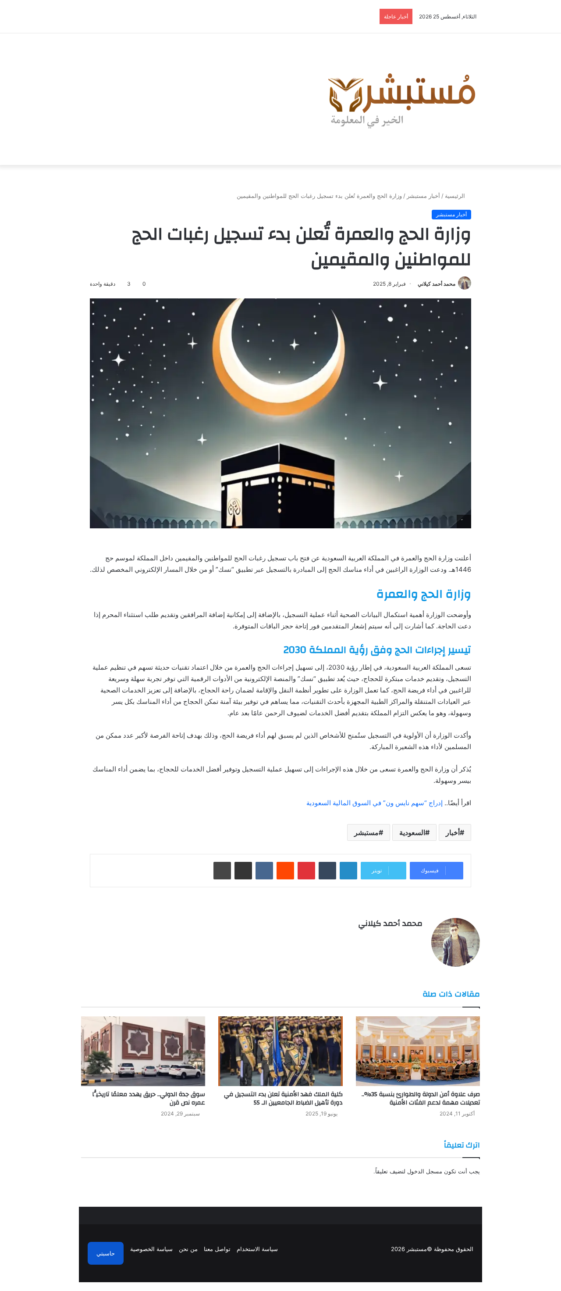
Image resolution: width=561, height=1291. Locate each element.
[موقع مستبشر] (399, 99)
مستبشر (366, 832)
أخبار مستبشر (423, 195)
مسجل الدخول (424, 1171)
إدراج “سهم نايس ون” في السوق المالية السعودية (374, 803)
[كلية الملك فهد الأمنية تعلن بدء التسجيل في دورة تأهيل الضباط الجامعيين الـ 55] (280, 1051)
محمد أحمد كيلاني (436, 283)
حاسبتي (105, 1253)
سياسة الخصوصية (151, 1248)
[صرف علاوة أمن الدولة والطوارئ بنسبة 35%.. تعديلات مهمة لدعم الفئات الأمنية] (418, 1051)
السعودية (412, 832)
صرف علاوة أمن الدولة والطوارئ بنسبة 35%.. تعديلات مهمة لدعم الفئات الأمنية (421, 1098)
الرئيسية (456, 195)
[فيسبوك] (417, 939)
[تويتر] (406, 939)
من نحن (188, 1248)
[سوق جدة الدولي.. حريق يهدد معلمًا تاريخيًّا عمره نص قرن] (143, 1051)
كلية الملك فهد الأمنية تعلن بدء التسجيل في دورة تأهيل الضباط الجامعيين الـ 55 (283, 1098)
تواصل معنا (217, 1248)
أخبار (453, 832)
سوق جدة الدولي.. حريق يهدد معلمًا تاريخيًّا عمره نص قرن (148, 1098)
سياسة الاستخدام (257, 1248)
